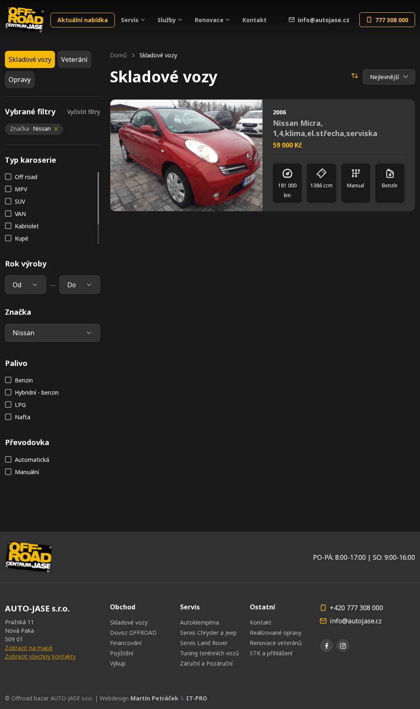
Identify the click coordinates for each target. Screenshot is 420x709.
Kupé (21, 238)
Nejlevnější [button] (385, 77)
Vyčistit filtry (83, 112)
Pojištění (121, 653)
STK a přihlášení (271, 653)
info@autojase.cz (323, 20)
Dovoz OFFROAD (133, 632)
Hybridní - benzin (37, 392)
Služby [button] (167, 20)
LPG (20, 405)
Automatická (32, 460)
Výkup (118, 663)
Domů (118, 55)
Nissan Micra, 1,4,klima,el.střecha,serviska (325, 128)
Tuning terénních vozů (209, 653)
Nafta (22, 417)
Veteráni (74, 59)
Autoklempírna (199, 622)
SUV (20, 201)
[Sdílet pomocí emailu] (249, 112)
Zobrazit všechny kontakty (40, 656)
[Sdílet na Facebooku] (219, 112)
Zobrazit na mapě (28, 648)
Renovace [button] (209, 20)
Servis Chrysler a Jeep (208, 632)
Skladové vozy (129, 622)
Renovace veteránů (276, 643)
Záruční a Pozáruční (206, 663)
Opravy (20, 79)
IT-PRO (196, 698)
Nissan (30, 128)
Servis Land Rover (204, 643)
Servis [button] (130, 20)
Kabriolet (27, 226)
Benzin (24, 380)
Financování (126, 643)
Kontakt (254, 20)
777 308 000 (391, 20)
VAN (20, 214)
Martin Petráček (154, 698)
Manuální (27, 472)
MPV (21, 189)
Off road (26, 177)
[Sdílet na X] (234, 112)
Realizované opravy (275, 632)
